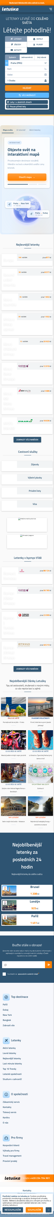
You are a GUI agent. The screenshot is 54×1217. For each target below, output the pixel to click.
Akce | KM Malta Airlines (8, 401)
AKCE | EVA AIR (9, 426)
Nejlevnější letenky (12, 1058)
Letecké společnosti (12, 1074)
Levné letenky (9, 1053)
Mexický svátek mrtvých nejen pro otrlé (13, 755)
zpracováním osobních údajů (28, 974)
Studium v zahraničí (12, 1079)
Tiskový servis (9, 1112)
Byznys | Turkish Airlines (8, 625)
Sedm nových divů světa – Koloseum (13, 821)
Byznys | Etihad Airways (9, 652)
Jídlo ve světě (13, 718)
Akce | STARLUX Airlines (10, 348)
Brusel (34, 886)
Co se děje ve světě (13, 751)
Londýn (35, 901)
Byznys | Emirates (9, 576)
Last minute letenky (12, 1063)
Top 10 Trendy (9, 1068)
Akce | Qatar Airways (9, 373)
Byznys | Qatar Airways (9, 597)
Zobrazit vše (9, 1025)
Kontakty (7, 1107)
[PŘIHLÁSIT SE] (48, 964)
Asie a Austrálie (9, 302)
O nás (5, 1122)
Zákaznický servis (11, 1102)
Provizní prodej (10, 1161)
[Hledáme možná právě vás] (27, 525)
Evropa (8, 259)
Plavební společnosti (40, 718)
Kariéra (6, 1117)
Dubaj (5, 1009)
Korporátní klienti (11, 1145)
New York (7, 1015)
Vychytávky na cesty (40, 784)
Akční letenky (9, 1048)
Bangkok (7, 1020)
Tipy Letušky (13, 817)
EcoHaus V (40, 788)
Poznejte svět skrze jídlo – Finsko (13, 722)
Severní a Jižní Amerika (9, 279)
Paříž (34, 916)
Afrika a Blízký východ (8, 324)
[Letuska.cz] (10, 9)
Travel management (12, 1155)
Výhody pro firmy (11, 1150)
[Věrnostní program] (27, 542)
